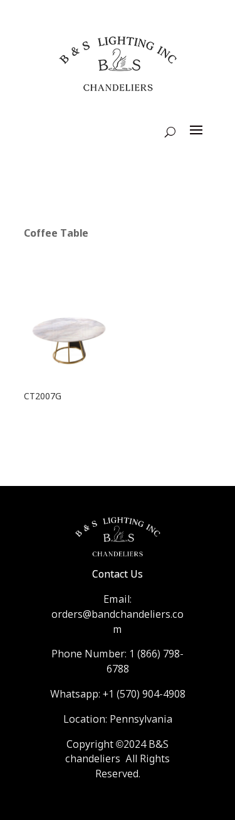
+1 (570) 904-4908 (144, 694)
